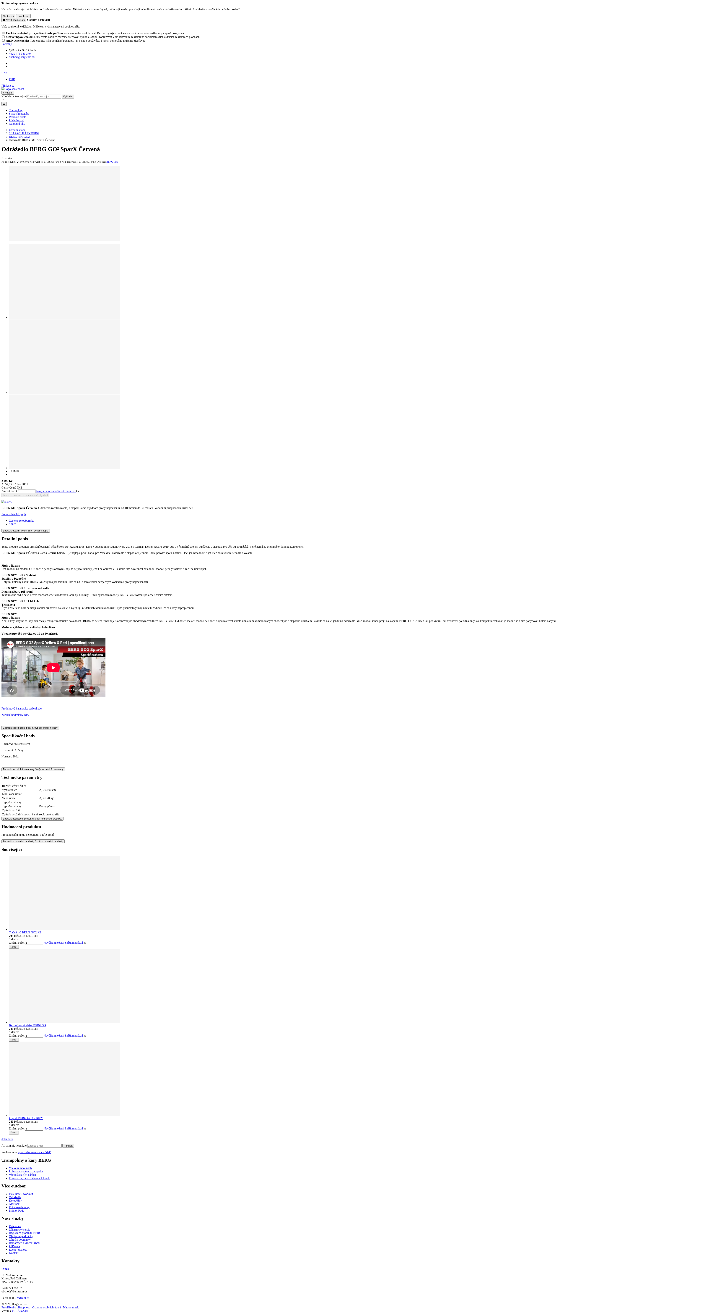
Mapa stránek (71, 1307)
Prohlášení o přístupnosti (15, 1307)
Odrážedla (15, 1197)
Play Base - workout (21, 1193)
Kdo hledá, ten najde (13, 96)
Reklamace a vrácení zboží (24, 1242)
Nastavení (8, 16)
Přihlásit (68, 1145)
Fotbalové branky (19, 1207)
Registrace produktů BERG (25, 1232)
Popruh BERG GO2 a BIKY (26, 1118)
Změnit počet (9, 491)
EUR (12, 79)
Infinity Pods (16, 1210)
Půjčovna (14, 1246)
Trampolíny (15, 110)
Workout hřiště (17, 117)
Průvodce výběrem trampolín (26, 1171)
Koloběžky (15, 1200)
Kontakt (13, 1253)
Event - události (18, 1249)
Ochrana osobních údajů (46, 1307)
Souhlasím (23, 16)
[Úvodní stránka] (13, 88)
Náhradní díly (17, 123)
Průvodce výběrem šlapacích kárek (29, 1178)
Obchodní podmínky (21, 1236)
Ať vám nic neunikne (14, 1145)
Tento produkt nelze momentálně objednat (25, 495)
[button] (4, 73)
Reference (15, 1226)
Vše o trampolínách (20, 1168)
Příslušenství (16, 120)
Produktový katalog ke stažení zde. (21, 708)
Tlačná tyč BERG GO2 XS (25, 932)
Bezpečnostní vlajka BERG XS (27, 1025)
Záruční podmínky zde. (15, 714)
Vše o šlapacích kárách (22, 1174)
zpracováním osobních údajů (34, 1152)
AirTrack (14, 1203)
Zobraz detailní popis (13, 514)
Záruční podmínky (20, 1239)
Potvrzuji (6, 44)
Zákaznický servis (19, 1229)
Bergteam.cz (21, 1297)
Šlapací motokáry (19, 113)
